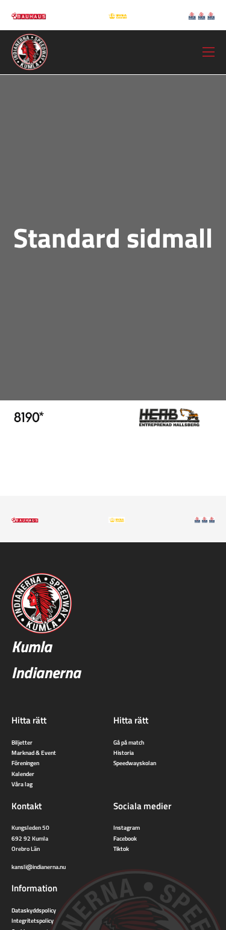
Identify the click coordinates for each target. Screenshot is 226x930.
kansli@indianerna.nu (38, 866)
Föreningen (25, 763)
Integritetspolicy (32, 920)
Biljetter (22, 742)
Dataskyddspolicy (33, 910)
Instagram (126, 827)
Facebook (125, 838)
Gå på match (128, 742)
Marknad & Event (33, 752)
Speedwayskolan (134, 763)
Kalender (22, 773)
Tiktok (121, 848)
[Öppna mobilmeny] (208, 52)
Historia (123, 752)
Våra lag (22, 784)
